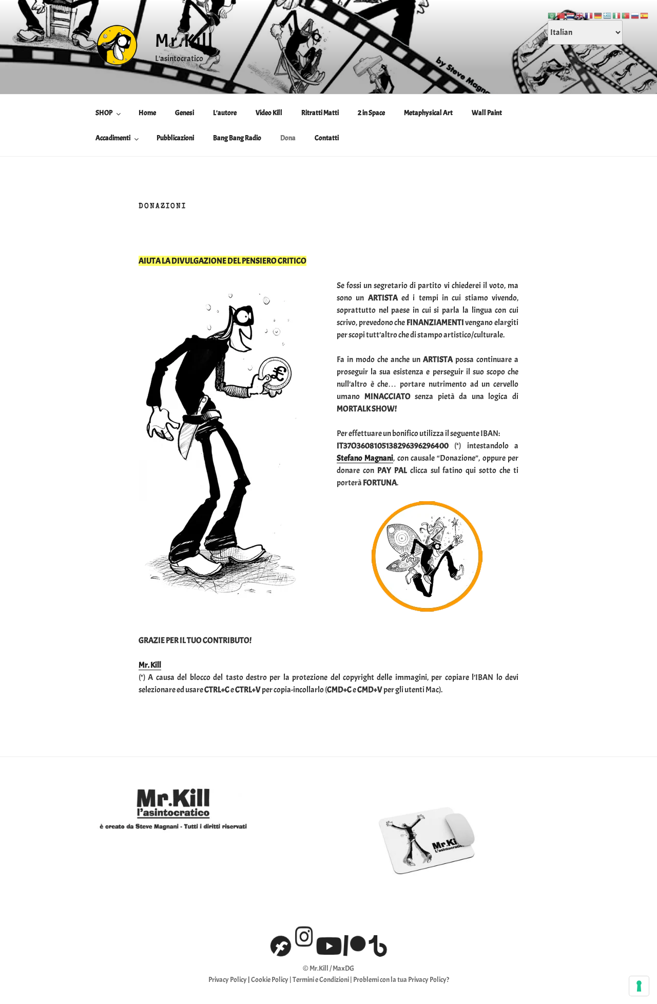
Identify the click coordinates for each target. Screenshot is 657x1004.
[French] (589, 14)
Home (147, 112)
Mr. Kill (150, 665)
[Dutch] (570, 14)
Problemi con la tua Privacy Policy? (401, 979)
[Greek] (607, 14)
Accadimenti (112, 138)
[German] (598, 14)
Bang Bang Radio (237, 138)
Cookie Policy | (272, 979)
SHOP (103, 112)
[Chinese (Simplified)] (561, 14)
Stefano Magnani (365, 458)
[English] (580, 14)
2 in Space (371, 112)
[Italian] (617, 14)
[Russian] (635, 14)
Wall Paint (487, 112)
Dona (288, 138)
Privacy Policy (227, 979)
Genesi (184, 112)
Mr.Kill (184, 40)
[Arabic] (552, 14)
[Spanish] (644, 14)
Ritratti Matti (320, 112)
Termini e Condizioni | (323, 979)
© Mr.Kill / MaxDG (328, 968)
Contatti (327, 138)
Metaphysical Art (428, 112)
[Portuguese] (626, 14)
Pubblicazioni (175, 138)
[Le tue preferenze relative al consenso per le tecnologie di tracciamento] (639, 986)
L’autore (225, 112)
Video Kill (269, 112)
